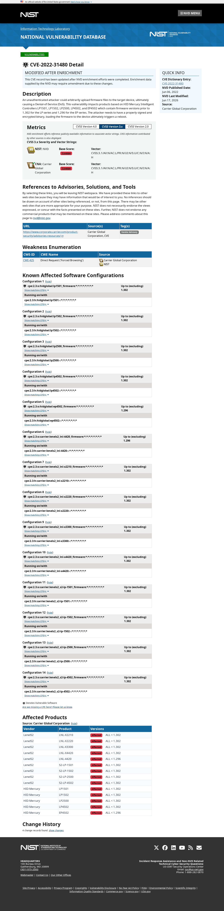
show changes (56, 830)
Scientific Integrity (185, 888)
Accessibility (44, 888)
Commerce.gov (114, 891)
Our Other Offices (61, 875)
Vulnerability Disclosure (103, 888)
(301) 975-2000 (29, 869)
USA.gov (146, 891)
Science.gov (132, 891)
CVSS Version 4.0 (86, 126)
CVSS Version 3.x (112, 126)
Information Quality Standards (86, 891)
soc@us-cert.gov (194, 869)
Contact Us (42, 875)
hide (48, 281)
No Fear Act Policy (129, 888)
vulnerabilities (34, 54)
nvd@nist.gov (41, 218)
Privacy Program (63, 888)
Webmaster (26, 875)
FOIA (144, 888)
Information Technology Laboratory (45, 29)
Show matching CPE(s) (35, 290)
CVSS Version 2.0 (138, 126)
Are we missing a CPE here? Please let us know (47, 707)
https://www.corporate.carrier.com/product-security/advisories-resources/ (50, 234)
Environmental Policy (161, 888)
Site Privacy (29, 888)
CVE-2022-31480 (172, 83)
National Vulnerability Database (63, 37)
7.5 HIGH (66, 153)
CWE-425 (28, 260)
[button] (190, 13)
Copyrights (81, 888)
